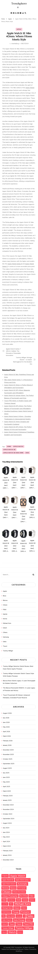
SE (24, 916)
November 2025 (8, 754)
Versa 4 (4, 932)
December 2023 (8, 860)
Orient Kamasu (6, 912)
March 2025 (7, 791)
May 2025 (6, 782)
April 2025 (6, 787)
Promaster (25, 912)
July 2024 (6, 828)
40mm (9, 446)
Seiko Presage (19, 920)
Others (5, 632)
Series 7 (29, 920)
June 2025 (6, 777)
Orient (5, 628)
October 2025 (7, 759)
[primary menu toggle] (18, 7)
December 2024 (8, 805)
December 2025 (8, 750)
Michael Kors (7, 623)
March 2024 (7, 846)
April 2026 (6, 732)
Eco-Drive (23, 896)
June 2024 (6, 832)
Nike (27, 452)
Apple (19, 29)
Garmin (5, 614)
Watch (12, 932)
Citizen (5, 605)
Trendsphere (19, 3)
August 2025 (7, 768)
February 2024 (8, 851)
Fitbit (4, 610)
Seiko (4, 642)
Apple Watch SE (9, 449)
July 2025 (6, 773)
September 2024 (8, 819)
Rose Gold (10, 916)
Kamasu (32, 900)
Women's (20, 932)
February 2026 (8, 741)
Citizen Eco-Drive (19, 892)
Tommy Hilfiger (8, 651)
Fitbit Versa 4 (11, 900)
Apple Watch (6, 197)
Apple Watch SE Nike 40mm (13, 452)
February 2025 (8, 796)
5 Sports (5, 876)
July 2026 (6, 718)
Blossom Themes (24, 949)
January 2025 (7, 800)
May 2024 (6, 837)
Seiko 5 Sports (7, 920)
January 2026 (7, 745)
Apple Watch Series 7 (23, 880)
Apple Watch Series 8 (15, 264)
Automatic (22, 883)
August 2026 (7, 713)
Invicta (5, 619)
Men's (11, 904)
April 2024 (6, 841)
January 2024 (7, 855)
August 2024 (7, 823)
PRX (3, 916)
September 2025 (8, 764)
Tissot (5, 646)
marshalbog (15, 44)
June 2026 (6, 722)
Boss (4, 596)
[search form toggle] (25, 13)
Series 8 (4, 924)
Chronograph (22, 888)
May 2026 (6, 727)
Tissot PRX (28, 924)
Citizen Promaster (10, 896)
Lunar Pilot (4, 904)
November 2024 (8, 809)
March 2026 (7, 736)
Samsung (6, 637)
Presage (16, 912)
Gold (18, 900)
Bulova (5, 600)
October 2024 (7, 814)
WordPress (19, 951)
